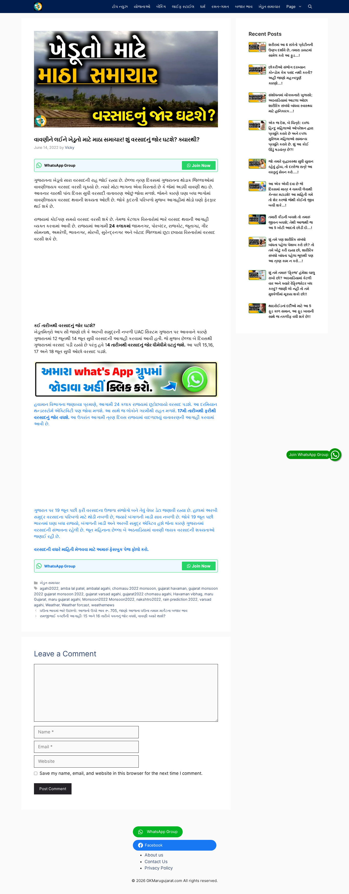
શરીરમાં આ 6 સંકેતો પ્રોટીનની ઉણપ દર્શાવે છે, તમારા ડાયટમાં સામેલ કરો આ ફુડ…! (291, 50)
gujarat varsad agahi (103, 594)
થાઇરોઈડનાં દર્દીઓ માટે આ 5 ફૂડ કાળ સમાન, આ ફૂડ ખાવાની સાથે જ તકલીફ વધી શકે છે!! (291, 311)
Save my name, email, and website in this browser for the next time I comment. (121, 773)
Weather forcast (75, 605)
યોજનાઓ (142, 6)
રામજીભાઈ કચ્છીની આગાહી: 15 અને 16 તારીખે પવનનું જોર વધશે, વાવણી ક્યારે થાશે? (102, 616)
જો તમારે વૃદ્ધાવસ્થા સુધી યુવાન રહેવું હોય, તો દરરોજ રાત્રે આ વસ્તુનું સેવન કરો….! (291, 166)
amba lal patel (72, 588)
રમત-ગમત (220, 6)
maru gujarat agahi (64, 599)
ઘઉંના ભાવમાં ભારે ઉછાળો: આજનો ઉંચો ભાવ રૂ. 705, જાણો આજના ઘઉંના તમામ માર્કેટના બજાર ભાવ (114, 610)
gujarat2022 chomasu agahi (147, 594)
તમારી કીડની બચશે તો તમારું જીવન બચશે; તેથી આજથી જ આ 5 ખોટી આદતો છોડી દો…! (291, 222)
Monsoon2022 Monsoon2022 (108, 599)
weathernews (102, 605)
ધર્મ (202, 6)
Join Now (201, 165)
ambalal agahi (98, 588)
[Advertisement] (126, 284)
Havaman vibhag (187, 594)
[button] (310, 6)
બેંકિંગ (161, 6)
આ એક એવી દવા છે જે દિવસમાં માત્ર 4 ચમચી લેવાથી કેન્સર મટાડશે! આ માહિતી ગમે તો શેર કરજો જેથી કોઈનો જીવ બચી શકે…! (291, 194)
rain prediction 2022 (180, 599)
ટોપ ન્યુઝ (120, 6)
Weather (52, 605)
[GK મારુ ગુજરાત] (38, 6)
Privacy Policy (159, 868)
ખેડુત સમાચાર (269, 6)
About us (154, 854)
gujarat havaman (172, 588)
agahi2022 (49, 588)
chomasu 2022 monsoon (134, 588)
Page (291, 6)
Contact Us (156, 861)
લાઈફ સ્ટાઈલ (183, 6)
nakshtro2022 (148, 599)
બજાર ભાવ (243, 6)
